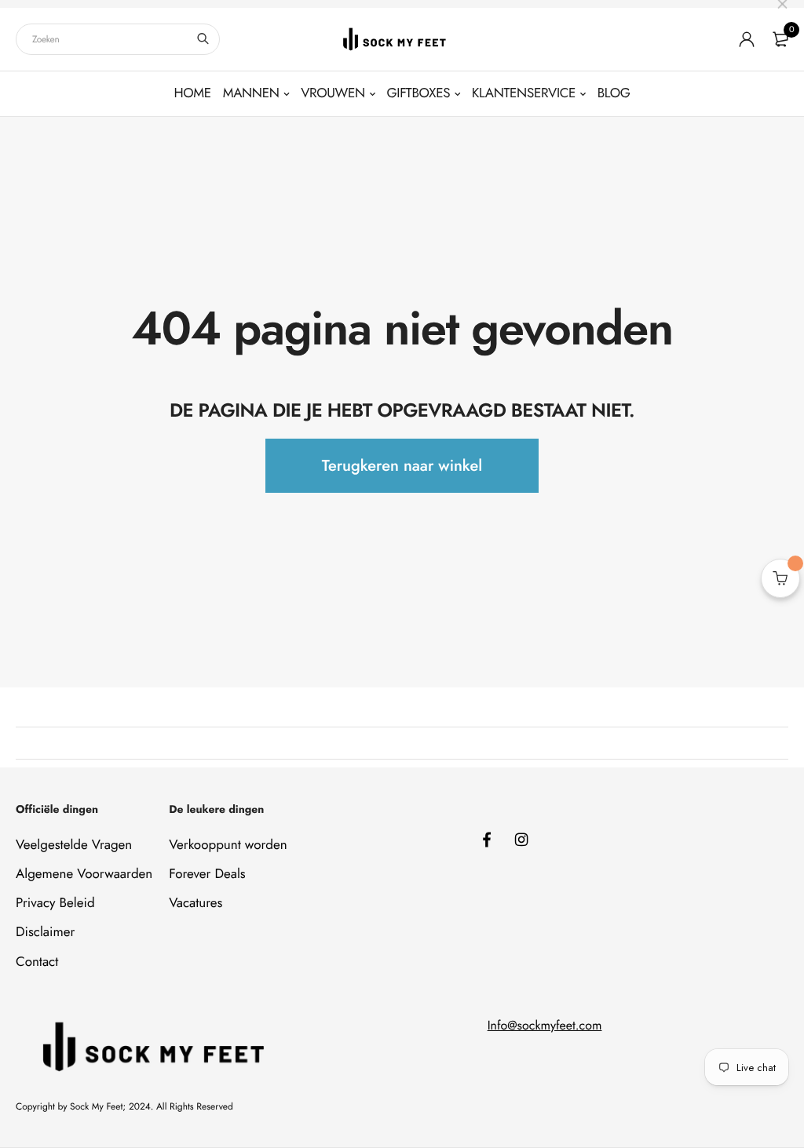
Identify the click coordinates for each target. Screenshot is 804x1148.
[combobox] (118, 39)
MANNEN (251, 93)
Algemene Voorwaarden (84, 874)
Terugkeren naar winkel (402, 465)
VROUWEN (333, 93)
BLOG (614, 93)
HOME (192, 93)
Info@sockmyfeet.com (545, 1026)
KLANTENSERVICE (524, 93)
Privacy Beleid (55, 903)
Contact (37, 962)
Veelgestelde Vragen (74, 845)
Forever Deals (207, 874)
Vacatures (195, 903)
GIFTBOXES (419, 93)
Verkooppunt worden (228, 845)
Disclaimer (45, 932)
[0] (780, 39)
